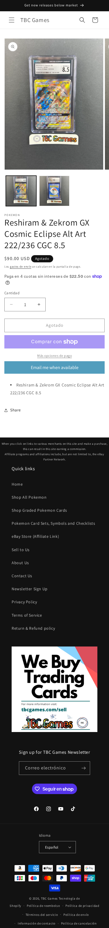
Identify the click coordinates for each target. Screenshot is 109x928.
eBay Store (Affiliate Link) (35, 536)
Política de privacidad (82, 906)
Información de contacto (37, 923)
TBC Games (49, 898)
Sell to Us (21, 549)
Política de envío (76, 915)
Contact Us (22, 575)
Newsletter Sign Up (30, 588)
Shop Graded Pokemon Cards (39, 510)
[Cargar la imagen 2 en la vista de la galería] (54, 191)
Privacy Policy (24, 601)
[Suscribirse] (83, 768)
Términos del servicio (42, 915)
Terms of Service (27, 615)
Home (17, 484)
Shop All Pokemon (29, 497)
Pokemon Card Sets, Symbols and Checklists (53, 523)
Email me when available (54, 367)
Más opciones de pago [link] (54, 355)
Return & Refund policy (33, 628)
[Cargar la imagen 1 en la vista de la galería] (21, 191)
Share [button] (15, 410)
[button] (11, 20)
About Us (20, 562)
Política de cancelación (79, 923)
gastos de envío (20, 266)
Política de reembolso (43, 906)
